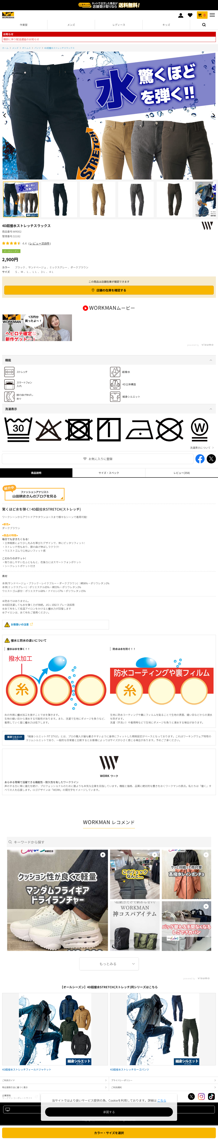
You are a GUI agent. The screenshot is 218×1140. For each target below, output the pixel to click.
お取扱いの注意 (20, 624)
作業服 (23, 24)
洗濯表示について (200, 447)
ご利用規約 (116, 1087)
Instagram (201, 1096)
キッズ (166, 24)
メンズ (71, 24)
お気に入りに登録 (100, 459)
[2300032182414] (136, 199)
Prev (5, 115)
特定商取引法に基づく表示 (15, 1087)
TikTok (211, 1096)
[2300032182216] (21, 199)
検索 (204, 24)
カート (204, 14)
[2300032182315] (59, 199)
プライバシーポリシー (121, 1080)
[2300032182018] (174, 199)
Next (212, 115)
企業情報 (17, 1096)
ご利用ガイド (8, 1080)
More (109, 963)
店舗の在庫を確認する (111, 290)
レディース (118, 24)
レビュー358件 (40, 243)
